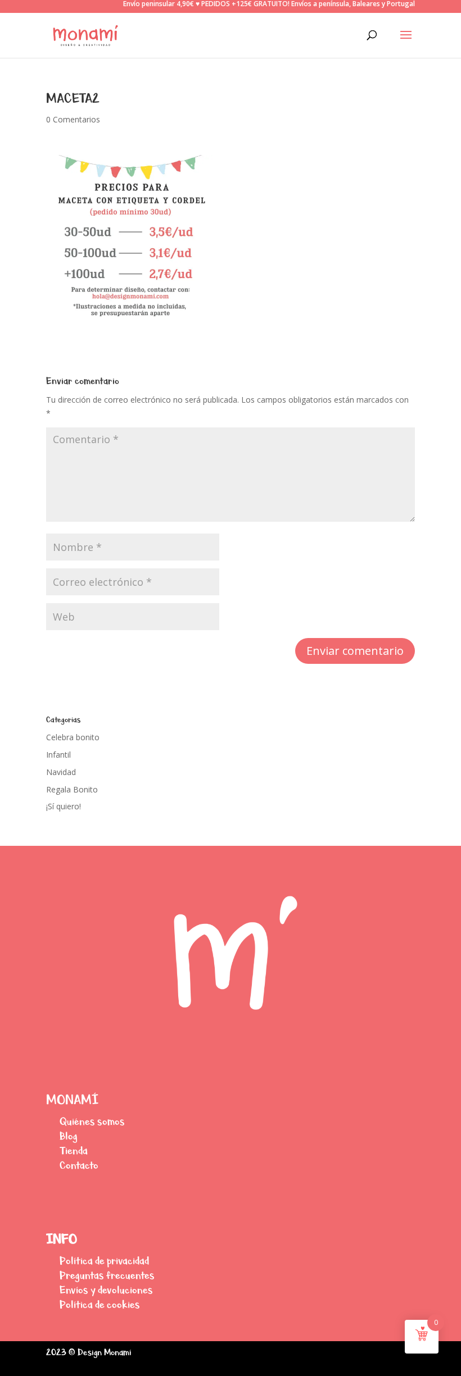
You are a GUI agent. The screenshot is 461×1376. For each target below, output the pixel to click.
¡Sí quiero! (63, 806)
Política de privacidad (104, 1261)
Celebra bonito (73, 737)
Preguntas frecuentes (107, 1275)
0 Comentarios (73, 119)
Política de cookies (100, 1304)
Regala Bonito (72, 789)
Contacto (79, 1165)
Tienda (74, 1150)
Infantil (58, 754)
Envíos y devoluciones (106, 1290)
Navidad (61, 772)
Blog (69, 1136)
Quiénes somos (92, 1121)
